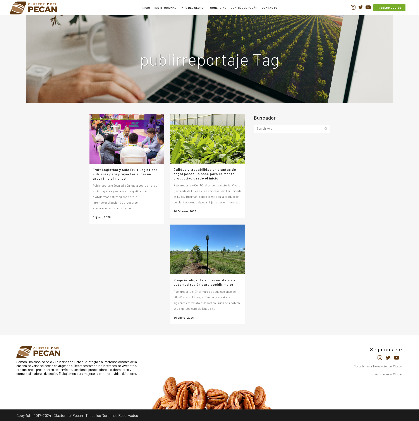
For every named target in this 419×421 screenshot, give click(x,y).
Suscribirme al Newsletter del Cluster (378, 366)
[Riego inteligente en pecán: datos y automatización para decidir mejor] (207, 249)
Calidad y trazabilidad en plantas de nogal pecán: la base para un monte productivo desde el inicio (204, 173)
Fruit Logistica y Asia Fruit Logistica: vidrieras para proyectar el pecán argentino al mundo (125, 174)
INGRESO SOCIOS (389, 7)
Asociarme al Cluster (389, 374)
